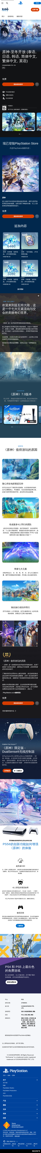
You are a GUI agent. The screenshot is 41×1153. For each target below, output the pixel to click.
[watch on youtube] (31, 421)
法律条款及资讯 (7, 1144)
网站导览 (35, 1144)
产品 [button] (4, 1101)
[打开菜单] (2, 3)
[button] (18, 122)
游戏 (9, 1075)
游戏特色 (11, 16)
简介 (3, 16)
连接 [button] (4, 1118)
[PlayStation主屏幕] (20, 3)
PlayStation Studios (8, 1088)
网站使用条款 (21, 1144)
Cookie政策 (29, 1144)
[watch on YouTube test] (29, 128)
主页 (4, 1075)
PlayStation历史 (7, 1096)
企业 (4, 1093)
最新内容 (19, 16)
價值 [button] (4, 1105)
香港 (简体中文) (11, 1141)
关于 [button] (4, 1080)
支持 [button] (4, 1109)
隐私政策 (14, 1144)
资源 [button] (4, 1113)
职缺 (4, 1085)
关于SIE (5, 1082)
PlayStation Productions (10, 1090)
